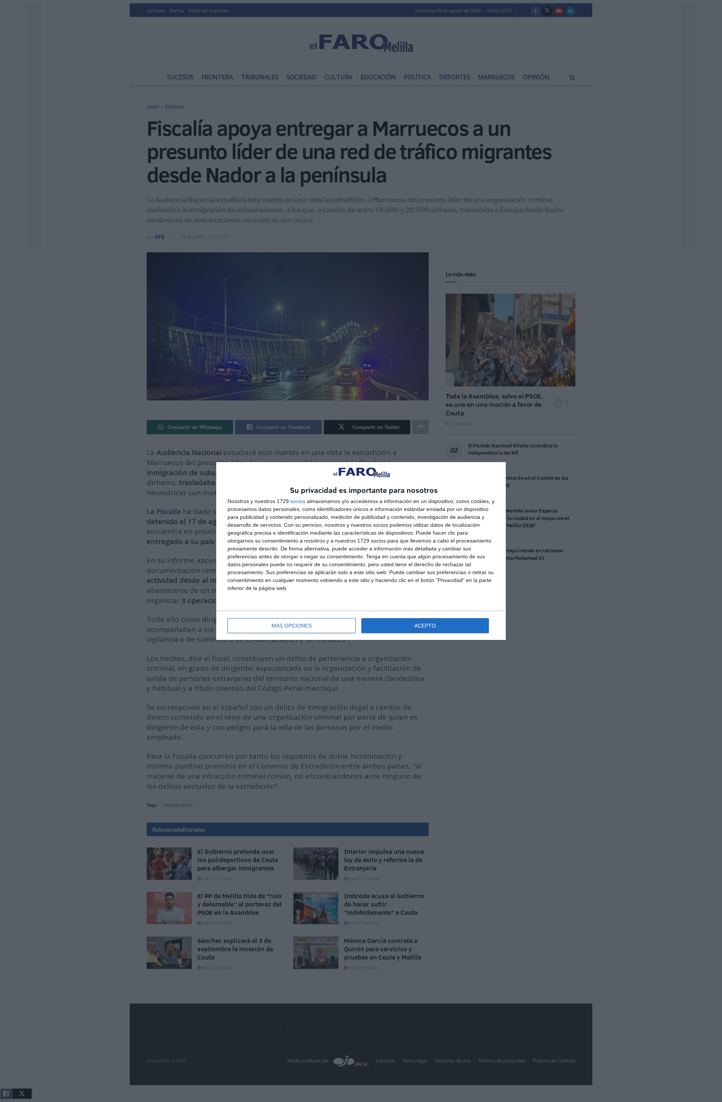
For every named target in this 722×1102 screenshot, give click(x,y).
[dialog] (361, 551)
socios (297, 501)
